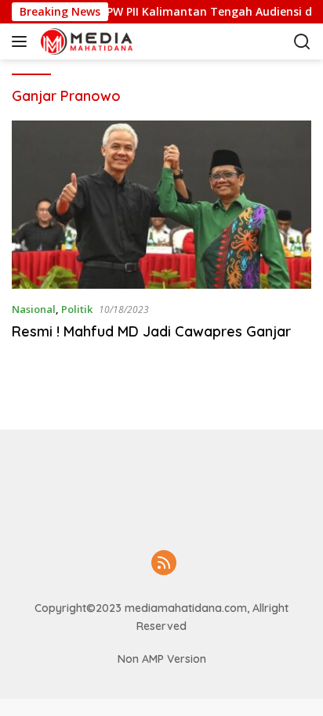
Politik (77, 309)
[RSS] (163, 563)
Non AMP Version (162, 659)
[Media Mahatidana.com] (117, 41)
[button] (22, 41)
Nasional (34, 309)
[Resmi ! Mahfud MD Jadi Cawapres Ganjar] (161, 205)
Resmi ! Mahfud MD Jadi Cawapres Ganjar (151, 331)
